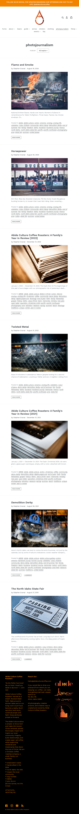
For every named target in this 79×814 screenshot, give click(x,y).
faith (48, 298)
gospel (13, 301)
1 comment (28, 575)
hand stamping (51, 649)
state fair (18, 132)
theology (61, 305)
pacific (40, 130)
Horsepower (18, 151)
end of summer (46, 387)
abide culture (29, 123)
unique (21, 308)
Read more (16, 137)
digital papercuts (22, 298)
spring (42, 305)
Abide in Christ (45, 294)
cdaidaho (14, 125)
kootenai (42, 128)
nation (54, 565)
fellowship (60, 298)
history (19, 301)
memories (46, 301)
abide (21, 123)
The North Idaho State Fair (27, 588)
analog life (57, 123)
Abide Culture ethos (16, 721)
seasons (36, 305)
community (34, 125)
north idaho (15, 130)
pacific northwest (50, 130)
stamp (34, 654)
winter (27, 308)
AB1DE (21, 294)
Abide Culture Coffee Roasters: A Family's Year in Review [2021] (36, 412)
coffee (37, 296)
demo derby (43, 125)
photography (62, 130)
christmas (30, 296)
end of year (41, 298)
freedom (30, 128)
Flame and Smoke (22, 64)
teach (55, 305)
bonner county (36, 561)
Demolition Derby (22, 502)
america (43, 123)
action (36, 123)
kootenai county (52, 128)
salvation (29, 305)
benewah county (24, 561)
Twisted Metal (20, 326)
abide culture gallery (47, 558)
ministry (54, 301)
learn (40, 301)
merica (61, 128)
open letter (15, 303)
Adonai (59, 294)
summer (26, 132)
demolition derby (55, 125)
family (23, 128)
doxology (33, 298)
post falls (55, 567)
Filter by (33, 50)
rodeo (17, 216)
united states (34, 132)
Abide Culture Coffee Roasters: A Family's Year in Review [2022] (36, 237)
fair (19, 128)
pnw (12, 132)
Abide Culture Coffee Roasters (19, 809)
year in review (36, 308)
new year (61, 301)
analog (49, 123)
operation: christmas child (30, 303)
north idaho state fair (29, 130)
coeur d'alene (24, 125)
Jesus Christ (32, 301)
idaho (36, 128)
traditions (14, 308)
